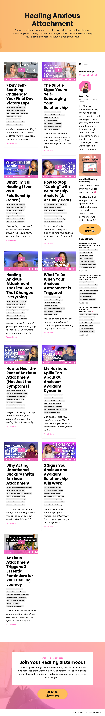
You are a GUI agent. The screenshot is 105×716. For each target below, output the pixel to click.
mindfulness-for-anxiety (14, 116)
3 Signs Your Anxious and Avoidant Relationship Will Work (56, 474)
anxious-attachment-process (16, 204)
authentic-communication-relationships (19, 493)
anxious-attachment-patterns (16, 390)
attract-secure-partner (87, 317)
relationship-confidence (87, 331)
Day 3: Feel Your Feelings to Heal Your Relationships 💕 (89, 309)
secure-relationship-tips (52, 412)
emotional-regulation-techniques (17, 393)
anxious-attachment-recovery (16, 107)
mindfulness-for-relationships (89, 290)
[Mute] (29, 79)
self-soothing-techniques (87, 267)
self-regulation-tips (86, 296)
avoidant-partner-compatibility (54, 496)
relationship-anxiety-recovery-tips (55, 219)
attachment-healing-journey (16, 110)
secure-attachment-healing (15, 505)
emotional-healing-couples (52, 403)
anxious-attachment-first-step (16, 301)
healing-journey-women (14, 213)
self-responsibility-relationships (17, 318)
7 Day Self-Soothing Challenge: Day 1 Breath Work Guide (89, 245)
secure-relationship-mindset (53, 222)
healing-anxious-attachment (16, 210)
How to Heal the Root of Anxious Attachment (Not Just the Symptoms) (21, 377)
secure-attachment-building (15, 408)
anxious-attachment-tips (14, 589)
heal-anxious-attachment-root (16, 396)
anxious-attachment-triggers (53, 300)
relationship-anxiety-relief (88, 264)
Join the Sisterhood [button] (52, 693)
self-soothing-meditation (14, 125)
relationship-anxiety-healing (15, 122)
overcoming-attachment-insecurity (18, 310)
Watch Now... (11, 143)
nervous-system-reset (14, 119)
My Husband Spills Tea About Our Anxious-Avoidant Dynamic (55, 379)
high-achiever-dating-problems (16, 597)
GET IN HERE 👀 (90, 229)
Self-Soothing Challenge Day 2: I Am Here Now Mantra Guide (90, 277)
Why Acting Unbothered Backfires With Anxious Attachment (20, 474)
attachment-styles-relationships (54, 115)
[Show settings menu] (32, 79)
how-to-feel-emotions (86, 328)
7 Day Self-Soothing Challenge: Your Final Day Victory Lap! (20, 94)
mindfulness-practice (86, 258)
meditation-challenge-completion (17, 113)
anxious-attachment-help (52, 297)
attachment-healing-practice (16, 207)
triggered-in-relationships (15, 606)
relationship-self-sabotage (52, 126)
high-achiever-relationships (15, 216)
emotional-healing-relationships (54, 210)
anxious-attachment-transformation (55, 204)
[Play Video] (6, 79)
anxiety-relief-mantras (87, 282)
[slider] (19, 79)
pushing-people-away (50, 120)
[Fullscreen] (36, 79)
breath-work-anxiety (86, 253)
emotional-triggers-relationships (54, 308)
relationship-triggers (50, 314)
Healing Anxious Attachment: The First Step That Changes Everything (19, 286)
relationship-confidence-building (54, 502)
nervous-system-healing (14, 402)
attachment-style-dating (52, 493)
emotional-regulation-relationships (18, 594)
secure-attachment (13, 603)
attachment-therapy (50, 305)
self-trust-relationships (51, 129)
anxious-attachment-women (15, 490)
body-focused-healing (86, 320)
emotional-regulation (86, 255)
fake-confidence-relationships (16, 499)
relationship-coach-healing (15, 222)
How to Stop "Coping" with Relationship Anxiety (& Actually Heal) (57, 191)
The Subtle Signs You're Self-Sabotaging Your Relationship (56, 96)
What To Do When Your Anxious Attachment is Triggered (57, 284)
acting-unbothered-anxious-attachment (19, 487)
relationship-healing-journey (16, 316)
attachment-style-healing (52, 303)
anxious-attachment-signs (52, 112)
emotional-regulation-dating (16, 496)
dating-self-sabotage (51, 117)
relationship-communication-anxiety (55, 409)
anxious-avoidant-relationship (53, 398)
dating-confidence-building (52, 207)
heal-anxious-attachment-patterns (55, 213)
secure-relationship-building (53, 505)
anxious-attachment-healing (88, 250)
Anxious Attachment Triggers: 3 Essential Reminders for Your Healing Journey (19, 571)
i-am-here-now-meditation (88, 288)
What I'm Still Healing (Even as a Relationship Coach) (19, 191)
